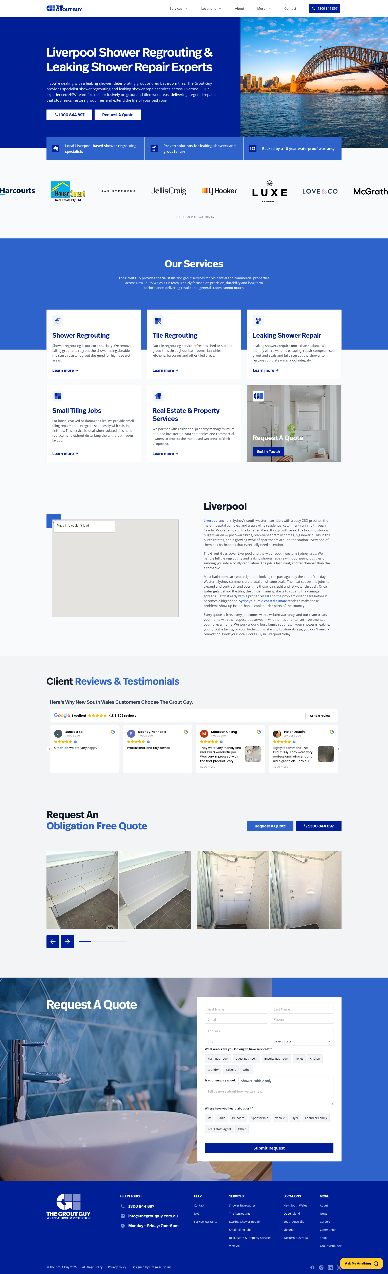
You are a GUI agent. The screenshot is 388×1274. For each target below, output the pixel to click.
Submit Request (269, 1148)
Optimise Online (160, 1267)
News (323, 1213)
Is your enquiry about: (220, 1080)
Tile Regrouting (239, 1213)
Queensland (292, 1213)
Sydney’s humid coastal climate (263, 601)
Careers (325, 1221)
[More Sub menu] (269, 8)
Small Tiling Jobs (240, 1230)
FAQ (196, 1213)
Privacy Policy (117, 1267)
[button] (338, 749)
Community (327, 1230)
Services (176, 8)
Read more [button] (144, 767)
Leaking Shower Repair (244, 1221)
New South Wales (295, 1205)
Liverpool (211, 520)
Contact (290, 8)
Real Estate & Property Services (250, 1238)
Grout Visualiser (331, 1246)
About (239, 8)
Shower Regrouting (242, 1205)
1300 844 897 (327, 8)
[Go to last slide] (52, 941)
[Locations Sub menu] (220, 8)
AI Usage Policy (92, 1267)
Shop (323, 1238)
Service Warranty (205, 1221)
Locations (208, 8)
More (261, 8)
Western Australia (296, 1238)
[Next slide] (67, 941)
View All (234, 1246)
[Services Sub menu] (186, 8)
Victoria (289, 1230)
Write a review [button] (319, 716)
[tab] (85, 941)
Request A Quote (117, 114)
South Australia (294, 1221)
